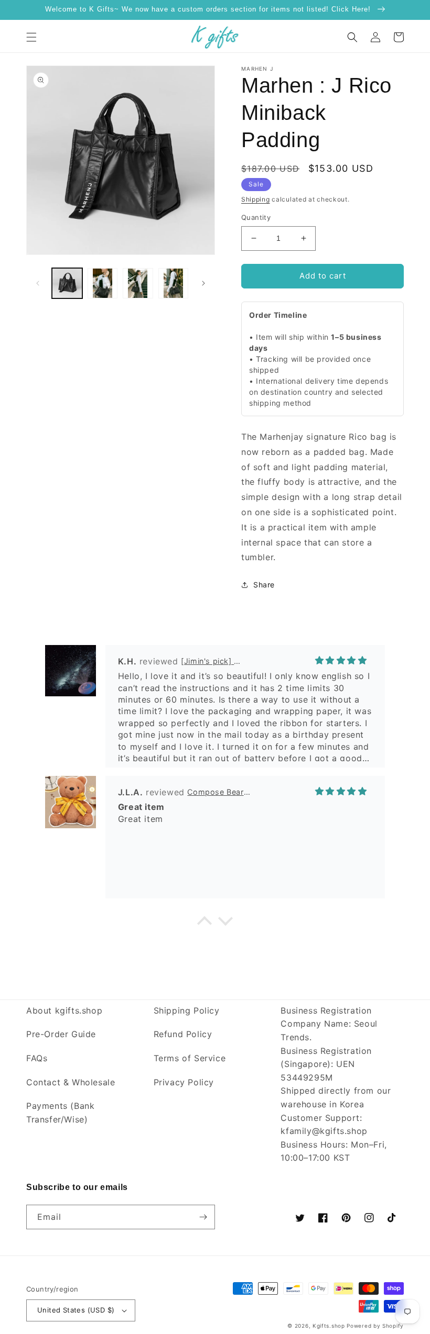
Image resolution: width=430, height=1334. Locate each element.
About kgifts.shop (64, 1010)
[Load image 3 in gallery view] (138, 283)
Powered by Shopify (375, 1325)
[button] (31, 37)
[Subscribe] (202, 1217)
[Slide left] (37, 283)
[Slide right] (203, 283)
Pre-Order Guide (61, 1034)
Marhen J (257, 68)
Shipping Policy (187, 1010)
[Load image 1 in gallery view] (67, 283)
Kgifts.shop (329, 1325)
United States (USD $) (75, 1310)
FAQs (36, 1058)
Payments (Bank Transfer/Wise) (60, 1112)
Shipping (255, 199)
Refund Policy (183, 1034)
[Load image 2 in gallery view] (103, 283)
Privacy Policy (184, 1082)
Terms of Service (190, 1058)
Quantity (256, 217)
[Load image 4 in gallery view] (173, 283)
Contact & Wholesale (70, 1082)
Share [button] (264, 584)
